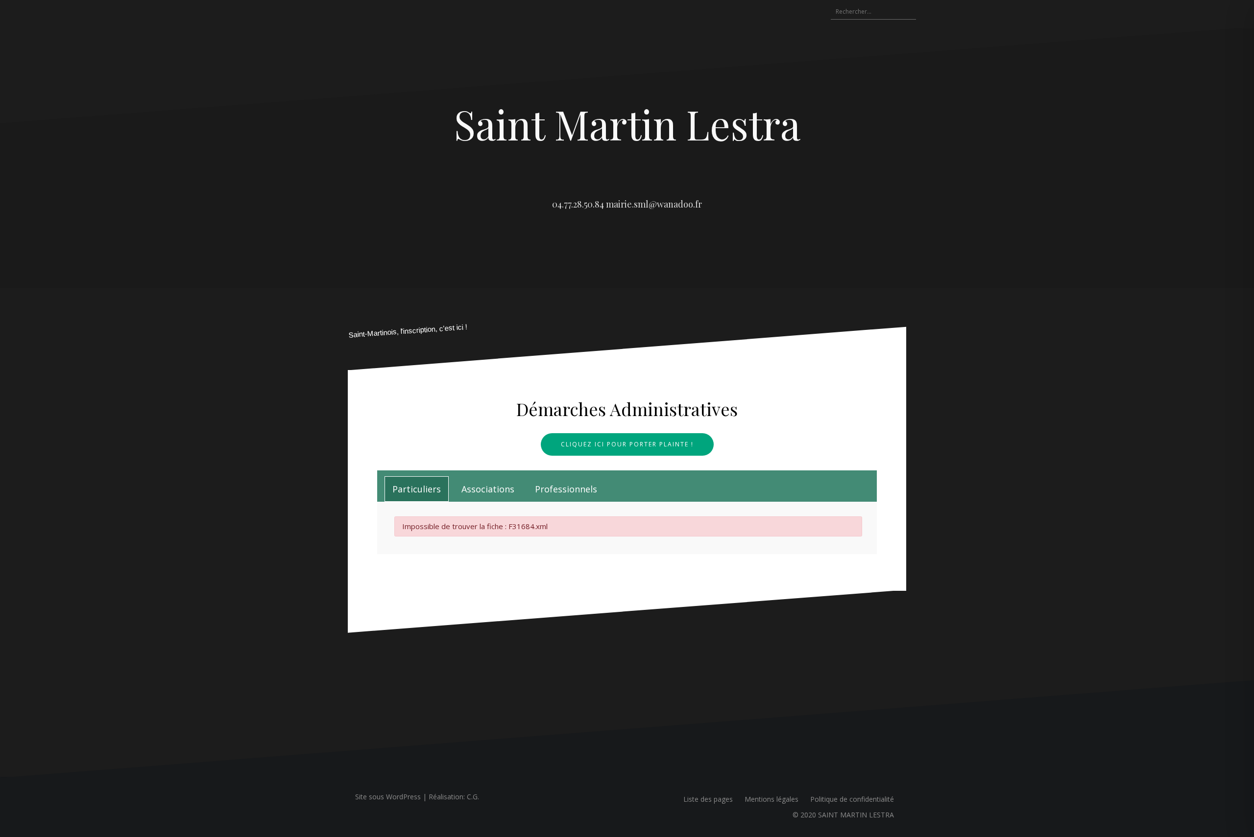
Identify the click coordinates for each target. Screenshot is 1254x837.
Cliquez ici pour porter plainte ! (627, 444)
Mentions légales (771, 799)
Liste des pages (708, 799)
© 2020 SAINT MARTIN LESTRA (843, 814)
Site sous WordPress (388, 796)
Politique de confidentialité (852, 799)
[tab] (417, 489)
